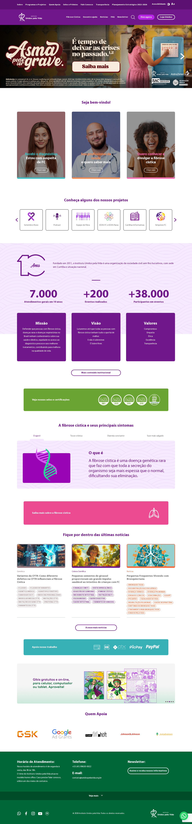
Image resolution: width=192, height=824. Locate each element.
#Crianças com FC (81, 588)
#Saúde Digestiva (97, 598)
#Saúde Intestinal (81, 602)
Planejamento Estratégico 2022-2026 (129, 5)
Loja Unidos (166, 17)
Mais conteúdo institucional (96, 373)
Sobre (20, 5)
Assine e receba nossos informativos (148, 771)
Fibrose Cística (73, 17)
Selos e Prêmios (70, 5)
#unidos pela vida (136, 613)
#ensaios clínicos (136, 595)
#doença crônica (136, 592)
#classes (22, 588)
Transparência (102, 5)
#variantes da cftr (26, 605)
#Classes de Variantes (40, 588)
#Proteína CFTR (51, 602)
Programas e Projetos (35, 5)
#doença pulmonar (156, 592)
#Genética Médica (26, 591)
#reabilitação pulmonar (139, 602)
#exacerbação (154, 595)
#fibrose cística (105, 591)
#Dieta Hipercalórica (102, 588)
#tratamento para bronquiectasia (143, 609)
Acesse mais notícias (96, 628)
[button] (184, 816)
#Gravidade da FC (26, 595)
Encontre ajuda (90, 17)
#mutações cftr (50, 598)
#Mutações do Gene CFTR (29, 602)
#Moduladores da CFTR (28, 598)
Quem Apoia (54, 5)
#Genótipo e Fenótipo (48, 591)
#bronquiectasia (135, 585)
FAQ (113, 17)
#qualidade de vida (149, 599)
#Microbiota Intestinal (84, 595)
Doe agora (146, 17)
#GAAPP (167, 595)
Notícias (104, 17)
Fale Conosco (87, 5)
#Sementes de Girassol (103, 602)
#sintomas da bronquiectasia (141, 606)
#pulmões (132, 599)
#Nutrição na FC (105, 595)
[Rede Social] (19, 813)
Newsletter (122, 17)
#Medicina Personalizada (49, 595)
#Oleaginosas (79, 598)
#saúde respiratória (163, 602)
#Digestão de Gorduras (83, 591)
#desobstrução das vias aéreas (142, 588)
